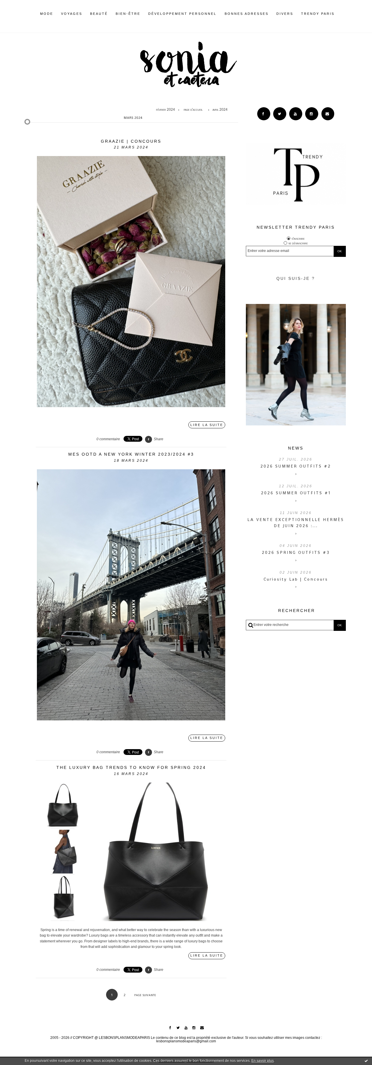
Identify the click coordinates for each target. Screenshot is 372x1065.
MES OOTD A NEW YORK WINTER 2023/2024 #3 (131, 454)
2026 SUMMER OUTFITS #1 (296, 492)
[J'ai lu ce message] (366, 1060)
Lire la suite (206, 425)
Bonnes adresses (247, 13)
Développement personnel (182, 13)
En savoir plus (262, 1061)
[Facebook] (263, 113)
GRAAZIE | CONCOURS (131, 141)
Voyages (71, 13)
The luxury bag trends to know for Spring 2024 (131, 767)
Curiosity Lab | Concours (296, 579)
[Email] (328, 113)
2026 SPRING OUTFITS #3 (296, 552)
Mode (46, 13)
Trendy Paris (318, 13)
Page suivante (145, 995)
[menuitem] (47, 18)
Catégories (343, 13)
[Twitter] (279, 113)
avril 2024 (220, 110)
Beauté (99, 13)
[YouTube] (295, 113)
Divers (284, 13)
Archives (338, 13)
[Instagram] (311, 113)
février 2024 (165, 110)
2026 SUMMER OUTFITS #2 (295, 466)
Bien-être (128, 13)
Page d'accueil (193, 110)
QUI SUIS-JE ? (295, 278)
